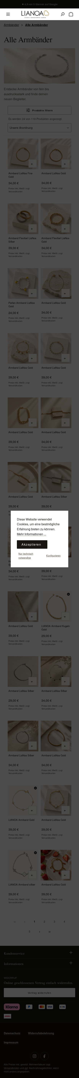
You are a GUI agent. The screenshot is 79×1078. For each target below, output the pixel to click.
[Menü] (8, 14)
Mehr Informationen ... (31, 534)
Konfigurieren (53, 555)
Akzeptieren (31, 544)
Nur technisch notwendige (25, 555)
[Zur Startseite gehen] (35, 14)
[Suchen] (62, 14)
